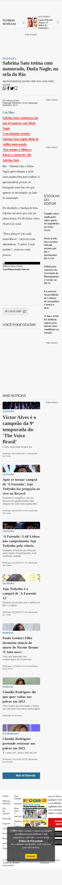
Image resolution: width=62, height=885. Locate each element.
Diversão (9, 58)
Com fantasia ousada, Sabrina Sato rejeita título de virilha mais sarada (21, 138)
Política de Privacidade (31, 840)
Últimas (9, 22)
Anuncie (55, 860)
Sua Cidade (17, 797)
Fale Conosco (44, 861)
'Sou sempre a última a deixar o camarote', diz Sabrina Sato (17, 154)
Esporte (6, 823)
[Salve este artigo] (16, 89)
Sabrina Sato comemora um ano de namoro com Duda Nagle (20, 122)
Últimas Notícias (7, 802)
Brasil (5, 838)
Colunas (7, 828)
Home (6, 796)
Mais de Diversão (26, 775)
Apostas (18, 803)
